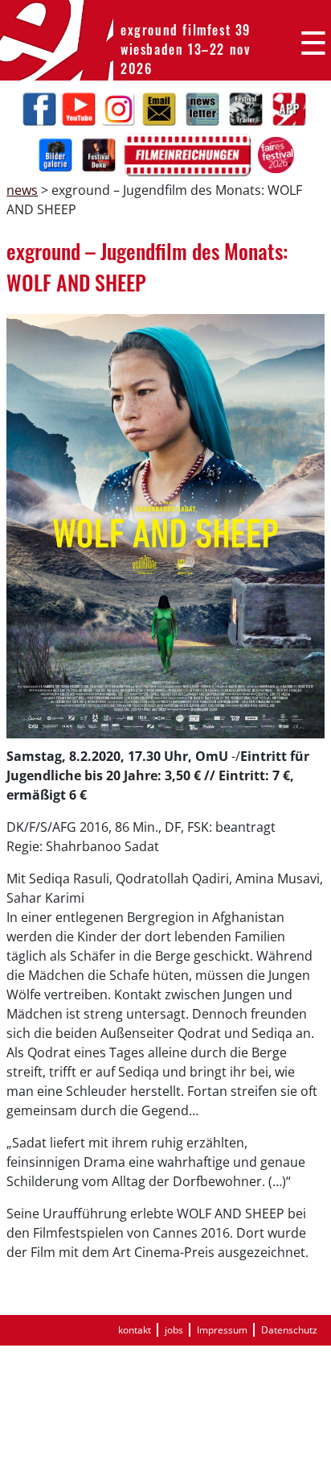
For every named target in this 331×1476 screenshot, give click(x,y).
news (22, 190)
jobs (174, 1330)
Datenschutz (289, 1330)
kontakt (134, 1330)
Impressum (222, 1330)
